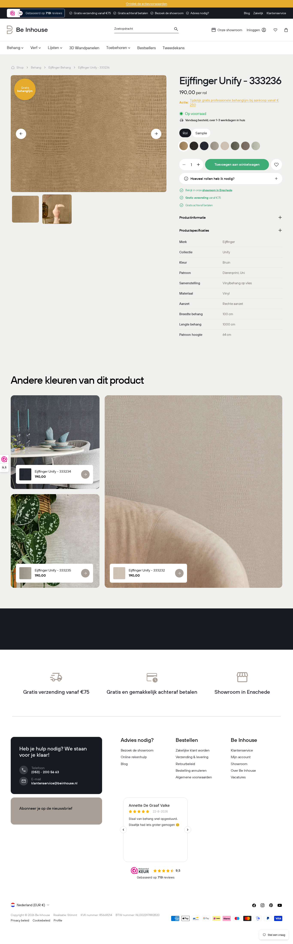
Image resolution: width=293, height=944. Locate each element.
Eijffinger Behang (59, 67)
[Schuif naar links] (21, 133)
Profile (58, 920)
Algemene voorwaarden (194, 777)
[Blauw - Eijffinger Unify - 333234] (204, 146)
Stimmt (72, 915)
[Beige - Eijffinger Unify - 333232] (225, 146)
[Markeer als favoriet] (276, 164)
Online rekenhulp (134, 757)
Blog (124, 764)
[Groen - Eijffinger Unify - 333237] (235, 146)
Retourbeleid (185, 764)
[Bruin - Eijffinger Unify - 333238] (245, 146)
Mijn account (241, 757)
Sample (201, 133)
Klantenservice (242, 750)
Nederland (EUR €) (31, 905)
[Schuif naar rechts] (156, 133)
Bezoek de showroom (137, 750)
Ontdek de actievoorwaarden (146, 4)
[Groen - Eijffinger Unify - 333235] (214, 146)
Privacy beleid (20, 920)
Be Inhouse (42, 915)
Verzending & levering (192, 757)
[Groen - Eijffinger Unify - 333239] (255, 146)
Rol (185, 133)
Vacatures (238, 777)
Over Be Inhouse (243, 770)
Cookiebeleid (41, 920)
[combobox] (146, 30)
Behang (36, 67)
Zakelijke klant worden (193, 750)
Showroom (239, 764)
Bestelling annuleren (191, 770)
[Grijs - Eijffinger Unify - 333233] (194, 146)
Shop (20, 67)
